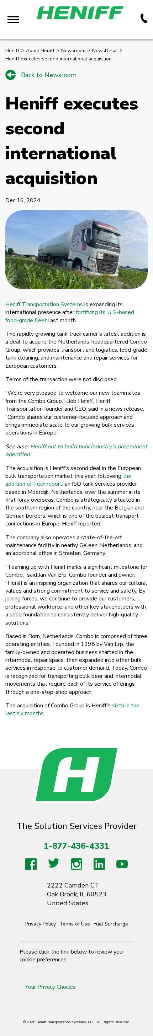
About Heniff (40, 50)
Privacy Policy (40, 924)
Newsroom (73, 50)
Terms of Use (74, 924)
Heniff (12, 50)
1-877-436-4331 (76, 846)
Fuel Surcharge (111, 924)
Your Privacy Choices (50, 987)
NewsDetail (105, 50)
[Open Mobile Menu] (13, 19)
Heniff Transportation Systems (44, 304)
